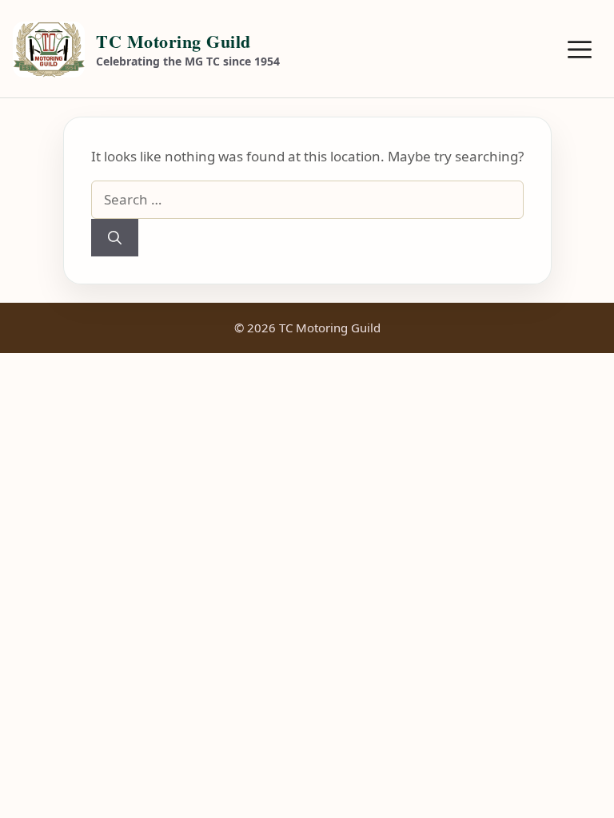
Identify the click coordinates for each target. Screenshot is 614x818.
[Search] (114, 238)
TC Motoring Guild (173, 41)
